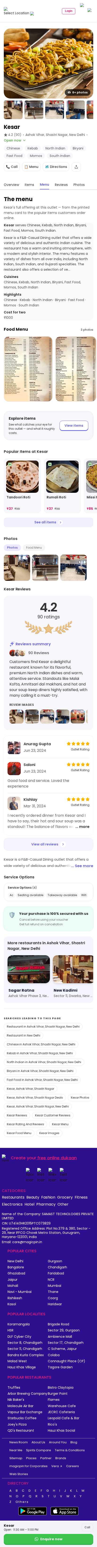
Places (31, 1458)
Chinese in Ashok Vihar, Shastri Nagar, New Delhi (41, 1044)
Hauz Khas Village (22, 1367)
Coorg (53, 1298)
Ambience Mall (60, 1336)
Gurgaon (55, 1261)
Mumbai (54, 1286)
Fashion (48, 1197)
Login (68, 11)
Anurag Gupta (37, 744)
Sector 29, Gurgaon (64, 1330)
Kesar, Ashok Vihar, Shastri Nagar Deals (35, 1098)
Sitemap (15, 1458)
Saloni (29, 764)
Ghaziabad (16, 1273)
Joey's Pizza (17, 1424)
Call (87, 1527)
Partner (46, 1458)
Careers (72, 1466)
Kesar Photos (80, 1098)
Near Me (15, 1450)
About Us (38, 1442)
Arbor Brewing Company (27, 1393)
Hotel (29, 1204)
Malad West (17, 1361)
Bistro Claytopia (60, 1387)
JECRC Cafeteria (61, 1412)
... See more (82, 866)
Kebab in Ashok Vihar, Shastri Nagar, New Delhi (40, 1053)
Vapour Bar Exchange (25, 1412)
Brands (60, 1458)
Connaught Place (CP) (66, 1361)
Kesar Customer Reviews (52, 1115)
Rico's (52, 1424)
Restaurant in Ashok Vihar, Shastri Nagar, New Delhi (43, 1027)
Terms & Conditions (70, 1450)
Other (63, 1204)
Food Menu (34, 548)
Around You (58, 1442)
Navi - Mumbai (20, 1292)
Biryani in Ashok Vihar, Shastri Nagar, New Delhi (40, 1071)
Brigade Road (58, 1324)
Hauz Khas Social (61, 1430)
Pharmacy (46, 1204)
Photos (12, 548)
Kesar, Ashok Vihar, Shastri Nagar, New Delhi (38, 1106)
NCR (51, 1279)
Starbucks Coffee (22, 1418)
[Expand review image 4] (62, 717)
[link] (22, 486)
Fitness (81, 1197)
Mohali (13, 1286)
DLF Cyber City (19, 1336)
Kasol (12, 1304)
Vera (55, 1466)
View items (74, 425)
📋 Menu (31, 166)
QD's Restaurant (21, 1430)
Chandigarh (57, 1267)
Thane (53, 1292)
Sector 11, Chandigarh (25, 1349)
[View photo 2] (13, 109)
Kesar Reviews (17, 1115)
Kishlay (30, 799)
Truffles (14, 1387)
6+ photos (80, 92)
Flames (54, 1400)
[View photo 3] (33, 109)
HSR (10, 1330)
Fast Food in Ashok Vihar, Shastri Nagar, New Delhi (42, 1080)
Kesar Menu (60, 1124)
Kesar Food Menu (19, 1133)
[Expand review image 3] (47, 717)
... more (82, 826)
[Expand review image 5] (78, 717)
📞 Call (12, 166)
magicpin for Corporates (28, 1466)
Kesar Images (49, 1133)
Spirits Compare (38, 1450)
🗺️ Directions (56, 166)
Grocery (65, 1197)
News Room (18, 1442)
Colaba (54, 1355)
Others (22, 1502)
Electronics (12, 1204)
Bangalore (16, 1267)
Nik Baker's (16, 1400)
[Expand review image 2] (32, 717)
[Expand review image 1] (16, 717)
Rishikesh (15, 1298)
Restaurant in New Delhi (23, 1035)
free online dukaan (57, 1158)
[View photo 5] (75, 109)
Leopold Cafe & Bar (63, 1418)
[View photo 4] (54, 109)
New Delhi (15, 1261)
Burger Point (58, 1393)
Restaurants (13, 1197)
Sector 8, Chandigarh (25, 1343)
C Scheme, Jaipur (62, 1349)
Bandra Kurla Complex (26, 1355)
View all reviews (44, 844)
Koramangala (19, 1324)
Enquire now (51, 1539)
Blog (73, 1442)
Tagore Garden (60, 1367)
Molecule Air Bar (20, 1406)
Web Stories (18, 1474)
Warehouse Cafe (62, 1406)
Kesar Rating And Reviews (25, 1124)
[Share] (76, 167)
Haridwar (55, 1304)
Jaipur (12, 1279)
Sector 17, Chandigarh (66, 1343)
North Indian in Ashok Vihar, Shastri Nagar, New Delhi (44, 1062)
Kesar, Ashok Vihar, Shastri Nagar (30, 1089)
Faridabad (56, 1273)
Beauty (32, 1197)
